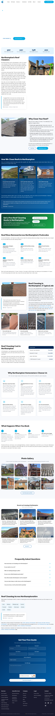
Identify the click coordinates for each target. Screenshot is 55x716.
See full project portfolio (27, 492)
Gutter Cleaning (4, 702)
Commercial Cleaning (5, 708)
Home (8, 1)
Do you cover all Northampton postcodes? (13, 574)
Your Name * (18, 645)
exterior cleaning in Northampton (24, 625)
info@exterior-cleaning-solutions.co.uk (49, 696)
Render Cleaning (4, 695)
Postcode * (37, 645)
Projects (24, 695)
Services (18, 1)
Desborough (16, 607)
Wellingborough (15, 604)
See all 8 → (27, 546)
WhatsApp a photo (42, 148)
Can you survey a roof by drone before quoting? (15, 584)
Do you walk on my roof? (9, 567)
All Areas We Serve (15, 693)
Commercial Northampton (14, 698)
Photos (24, 701)
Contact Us (25, 705)
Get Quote (13, 1)
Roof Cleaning (6, 7)
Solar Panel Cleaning (5, 704)
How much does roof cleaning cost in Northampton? (16, 563)
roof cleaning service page (43, 624)
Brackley (22, 607)
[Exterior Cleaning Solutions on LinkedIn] (48, 703)
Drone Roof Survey (4, 706)
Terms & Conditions (37, 695)
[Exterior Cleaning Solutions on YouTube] (46, 706)
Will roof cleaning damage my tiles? (12, 570)
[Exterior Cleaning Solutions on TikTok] (51, 703)
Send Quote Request (27, 680)
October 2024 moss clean (44, 307)
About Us (24, 693)
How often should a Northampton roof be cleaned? (15, 577)
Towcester (4, 607)
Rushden (10, 607)
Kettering (8, 604)
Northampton (14, 695)
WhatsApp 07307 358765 (40, 218)
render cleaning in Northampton (29, 622)
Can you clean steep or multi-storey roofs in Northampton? (17, 581)
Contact (39, 1)
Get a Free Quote (18, 38)
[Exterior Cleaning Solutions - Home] (2, 2)
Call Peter (32, 148)
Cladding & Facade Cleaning (4, 700)
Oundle (3, 609)
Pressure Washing (4, 697)
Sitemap (35, 697)
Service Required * (27, 657)
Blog (24, 699)
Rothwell (8, 609)
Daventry (22, 604)
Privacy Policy (36, 693)
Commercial (24, 1)
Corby (3, 604)
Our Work (29, 1)
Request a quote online (38, 225)
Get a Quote (25, 703)
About (34, 1)
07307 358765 (6, 38)
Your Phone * (18, 651)
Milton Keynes (14, 700)
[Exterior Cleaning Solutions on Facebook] (46, 703)
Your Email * (37, 651)
